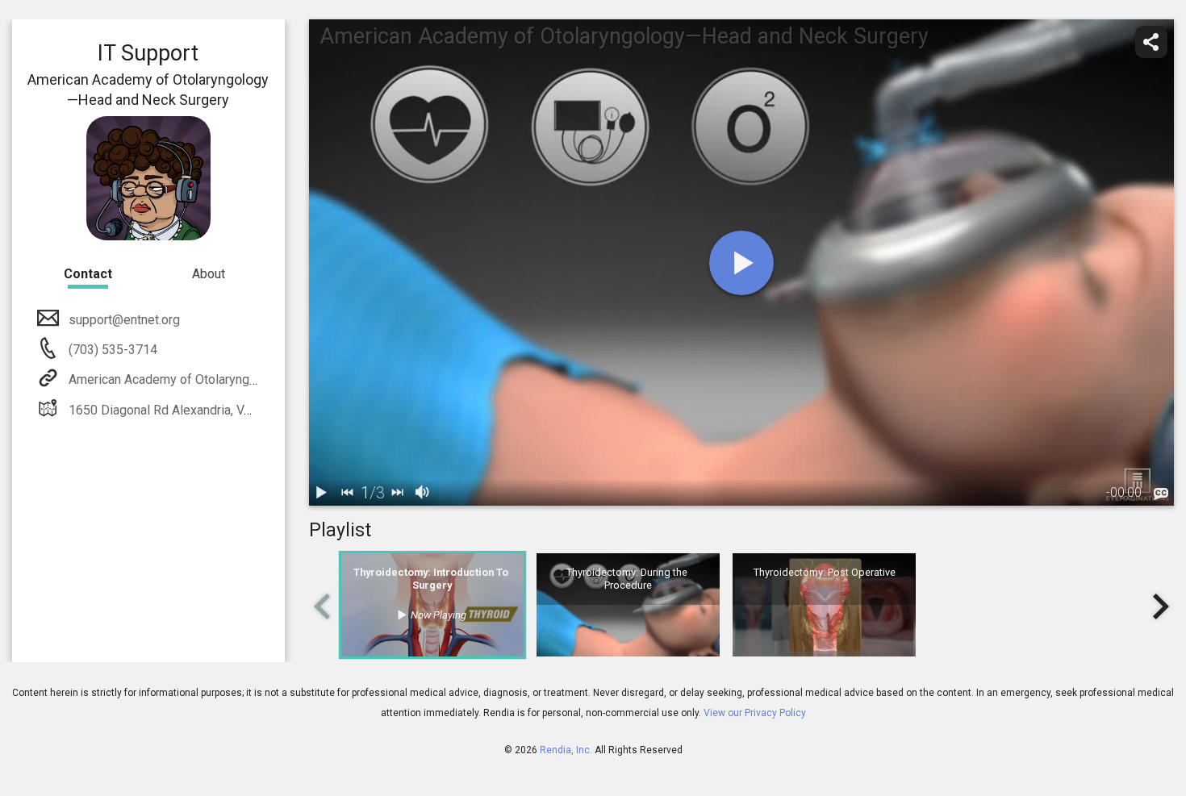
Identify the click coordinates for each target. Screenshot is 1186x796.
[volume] (423, 493)
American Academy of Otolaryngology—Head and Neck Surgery (246, 379)
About (208, 273)
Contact (88, 273)
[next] (398, 493)
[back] (348, 493)
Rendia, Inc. (566, 750)
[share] (1151, 42)
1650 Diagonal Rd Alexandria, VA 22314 (180, 410)
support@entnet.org (124, 319)
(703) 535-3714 (111, 349)
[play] (741, 263)
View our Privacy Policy (755, 713)
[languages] (1161, 494)
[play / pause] (322, 493)
